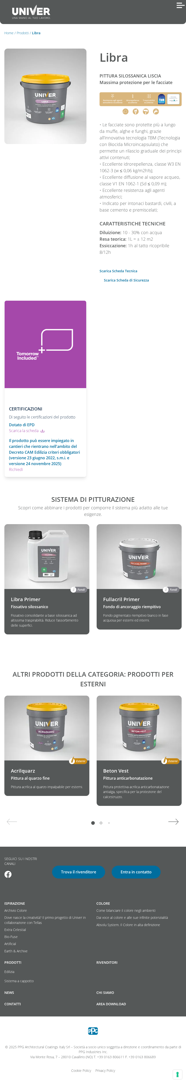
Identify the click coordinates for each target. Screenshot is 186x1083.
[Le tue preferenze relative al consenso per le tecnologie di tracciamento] (177, 1074)
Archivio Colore (15, 910)
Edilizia (9, 972)
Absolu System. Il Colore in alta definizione (128, 925)
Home (9, 33)
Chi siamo (105, 992)
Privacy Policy (105, 1070)
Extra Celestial (15, 930)
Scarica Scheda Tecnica (118, 271)
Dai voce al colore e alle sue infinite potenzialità (132, 917)
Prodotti (23, 33)
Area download (111, 1004)
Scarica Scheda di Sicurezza (126, 280)
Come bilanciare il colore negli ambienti (125, 910)
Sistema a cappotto (19, 981)
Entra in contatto (136, 872)
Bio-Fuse (11, 937)
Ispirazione (14, 903)
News (9, 992)
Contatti (12, 1004)
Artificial (10, 944)
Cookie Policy (81, 1070)
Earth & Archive (16, 951)
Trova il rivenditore (78, 872)
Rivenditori (106, 962)
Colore (103, 903)
